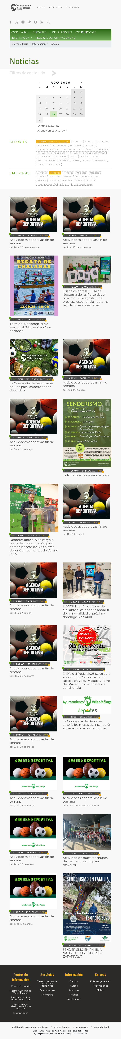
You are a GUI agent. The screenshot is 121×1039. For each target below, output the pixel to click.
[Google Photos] (35, 22)
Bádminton (43, 145)
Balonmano (76, 145)
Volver (15, 43)
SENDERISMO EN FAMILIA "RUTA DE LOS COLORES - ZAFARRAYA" (82, 953)
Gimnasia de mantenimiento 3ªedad (87, 153)
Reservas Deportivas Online (55, 37)
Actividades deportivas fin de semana (32, 241)
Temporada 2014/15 (82, 184)
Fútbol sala (102, 149)
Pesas (95, 157)
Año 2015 (64, 184)
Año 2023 (81, 173)
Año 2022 (94, 173)
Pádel (73, 157)
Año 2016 (90, 180)
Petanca (63, 160)
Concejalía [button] (19, 32)
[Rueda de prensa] (87, 580)
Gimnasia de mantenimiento (51, 153)
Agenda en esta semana (52, 130)
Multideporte (44, 157)
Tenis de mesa (53, 164)
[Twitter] (17, 22)
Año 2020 (55, 177)
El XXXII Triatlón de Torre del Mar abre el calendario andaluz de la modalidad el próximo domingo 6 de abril (86, 612)
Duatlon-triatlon (71, 149)
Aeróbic (76, 142)
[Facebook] (11, 22)
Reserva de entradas (87, 177)
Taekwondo (100, 160)
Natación (61, 157)
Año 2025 (55, 173)
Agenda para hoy (48, 126)
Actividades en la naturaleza (52, 142)
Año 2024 (68, 173)
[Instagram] (23, 22)
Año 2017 (54, 180)
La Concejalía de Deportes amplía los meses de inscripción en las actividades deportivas (87, 724)
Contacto (55, 7)
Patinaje (84, 157)
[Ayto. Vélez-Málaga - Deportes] (21, 7)
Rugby (86, 160)
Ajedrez (89, 142)
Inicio (41, 7)
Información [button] (20, 37)
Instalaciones (62, 32)
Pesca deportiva (46, 160)
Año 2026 (42, 173)
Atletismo (102, 142)
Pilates (75, 160)
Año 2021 (41, 177)
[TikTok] (29, 22)
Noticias (54, 43)
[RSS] (42, 22)
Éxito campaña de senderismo (86, 475)
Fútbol (88, 149)
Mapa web (72, 7)
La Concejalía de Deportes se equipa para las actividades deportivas (31, 386)
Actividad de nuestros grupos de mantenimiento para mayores (85, 861)
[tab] (60, 73)
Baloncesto (59, 145)
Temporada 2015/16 (46, 184)
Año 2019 (68, 177)
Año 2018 (41, 180)
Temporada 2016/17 (72, 180)
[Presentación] (87, 269)
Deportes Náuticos (47, 149)
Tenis (39, 164)
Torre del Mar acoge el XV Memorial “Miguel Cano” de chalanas (30, 327)
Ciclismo (90, 145)
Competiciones (85, 32)
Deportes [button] (39, 32)
